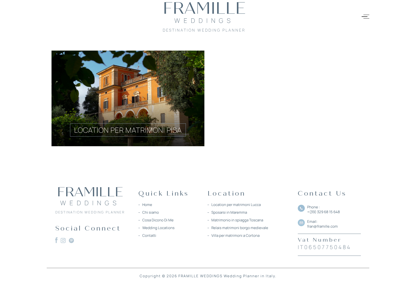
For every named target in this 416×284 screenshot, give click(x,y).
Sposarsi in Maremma (229, 212)
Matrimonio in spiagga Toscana (237, 220)
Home (147, 204)
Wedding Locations (158, 227)
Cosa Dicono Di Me (158, 220)
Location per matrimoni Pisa (128, 130)
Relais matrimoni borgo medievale (239, 227)
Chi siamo (150, 212)
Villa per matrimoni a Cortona (235, 235)
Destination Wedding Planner (90, 212)
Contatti (149, 235)
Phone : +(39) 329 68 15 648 (323, 209)
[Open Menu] (365, 16)
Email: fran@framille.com (322, 224)
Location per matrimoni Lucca (236, 204)
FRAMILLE (90, 195)
